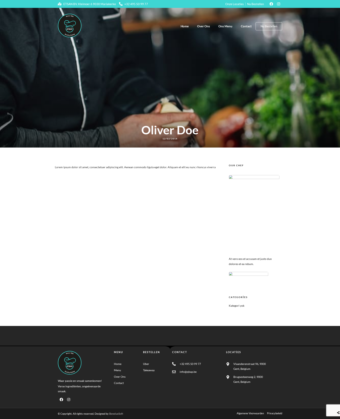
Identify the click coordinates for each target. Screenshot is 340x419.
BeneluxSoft (116, 413)
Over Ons (203, 26)
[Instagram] (278, 3)
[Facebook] (271, 3)
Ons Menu (225, 26)
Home (185, 26)
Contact (246, 26)
